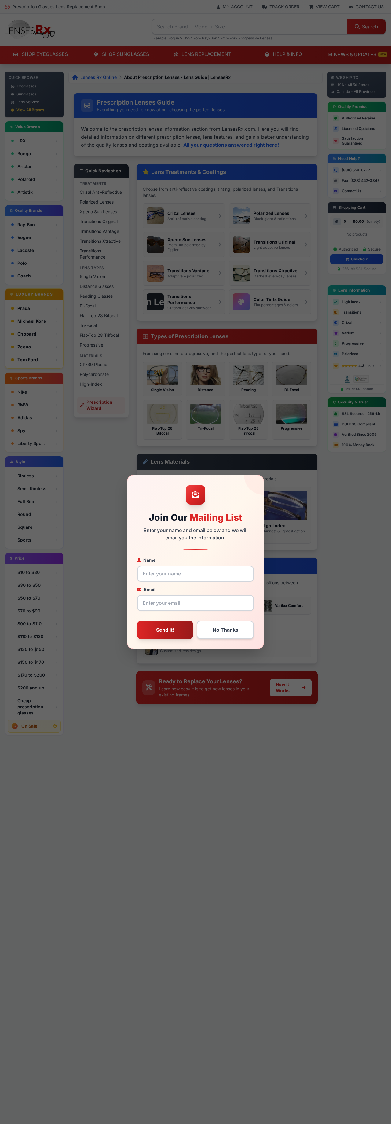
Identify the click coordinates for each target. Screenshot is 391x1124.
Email (149, 589)
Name (149, 560)
